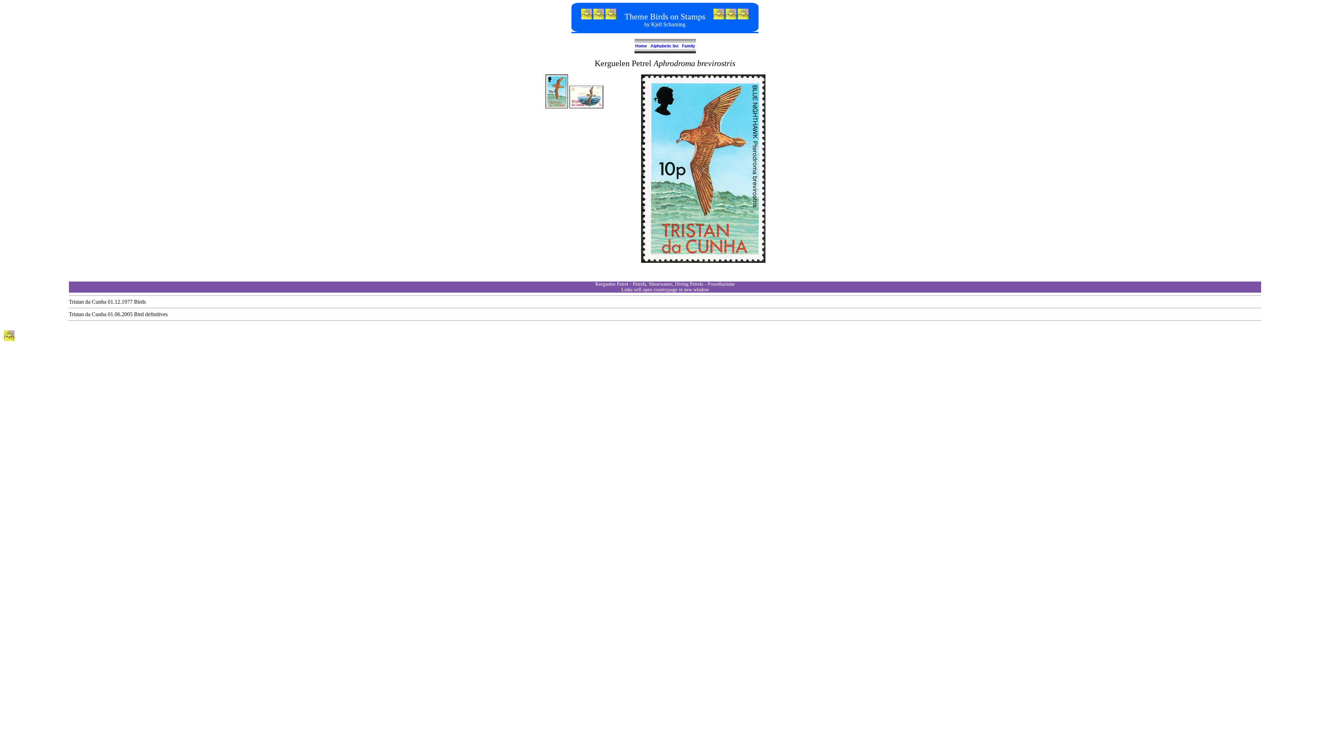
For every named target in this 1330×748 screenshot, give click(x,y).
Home (641, 46)
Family (687, 46)
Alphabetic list (663, 46)
